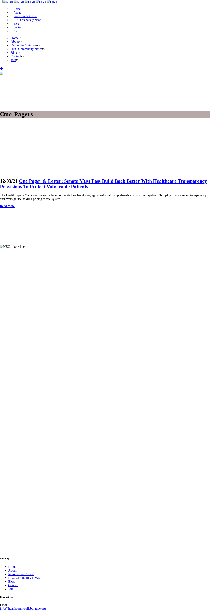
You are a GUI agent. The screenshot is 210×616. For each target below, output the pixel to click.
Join (11, 589)
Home (12, 566)
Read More (7, 206)
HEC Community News (24, 577)
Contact (13, 585)
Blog (11, 581)
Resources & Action (21, 574)
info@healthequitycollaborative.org (23, 608)
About (12, 570)
